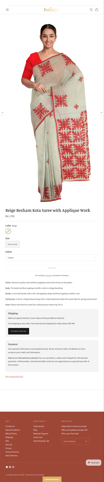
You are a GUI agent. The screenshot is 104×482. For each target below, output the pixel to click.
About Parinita (11, 455)
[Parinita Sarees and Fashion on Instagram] (13, 467)
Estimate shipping (18, 331)
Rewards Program (40, 433)
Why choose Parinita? (14, 376)
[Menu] (7, 10)
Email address (69, 438)
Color (8, 225)
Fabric (8, 251)
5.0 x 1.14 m (12, 244)
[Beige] (8, 231)
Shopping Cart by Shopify (34, 475)
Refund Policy (11, 433)
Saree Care (37, 437)
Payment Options (12, 430)
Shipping (48, 275)
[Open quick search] (91, 10)
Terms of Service (12, 452)
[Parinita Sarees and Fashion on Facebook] (7, 467)
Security (8, 444)
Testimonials (38, 426)
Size (7, 238)
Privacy (8, 448)
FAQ (7, 441)
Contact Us (10, 426)
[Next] (101, 113)
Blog (35, 430)
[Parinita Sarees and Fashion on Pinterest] (10, 467)
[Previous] (2, 113)
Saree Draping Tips (41, 441)
